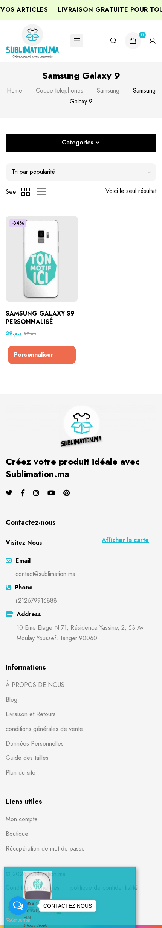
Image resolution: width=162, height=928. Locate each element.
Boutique (17, 833)
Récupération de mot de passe (45, 848)
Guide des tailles (27, 757)
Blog (11, 699)
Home (14, 90)
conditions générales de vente (44, 728)
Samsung (108, 90)
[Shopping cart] (133, 40)
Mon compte (22, 819)
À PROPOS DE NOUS (35, 684)
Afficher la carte (125, 540)
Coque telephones (59, 90)
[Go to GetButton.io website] (18, 920)
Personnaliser (33, 354)
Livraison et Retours (31, 714)
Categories (77, 142)
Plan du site (20, 772)
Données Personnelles (35, 743)
